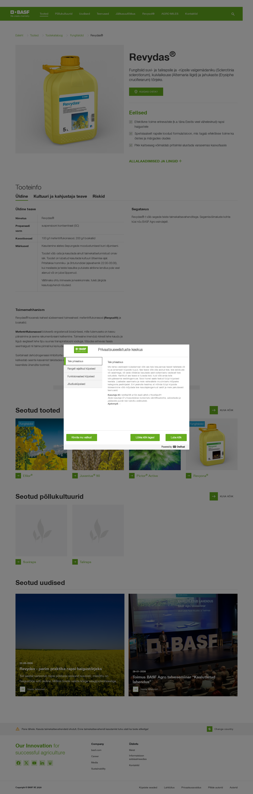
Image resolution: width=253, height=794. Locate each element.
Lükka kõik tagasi (145, 437)
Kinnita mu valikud (82, 437)
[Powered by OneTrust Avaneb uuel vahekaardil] (174, 447)
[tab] (83, 361)
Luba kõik (176, 437)
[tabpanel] (147, 385)
